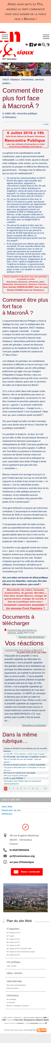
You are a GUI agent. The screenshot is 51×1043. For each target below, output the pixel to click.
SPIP (46, 1023)
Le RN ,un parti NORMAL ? (14, 778)
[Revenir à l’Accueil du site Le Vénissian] (9, 51)
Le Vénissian (11, 1002)
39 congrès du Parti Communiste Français (21, 952)
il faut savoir (18, 1020)
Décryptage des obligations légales (36, 1020)
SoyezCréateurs (34, 1023)
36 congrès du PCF (13, 942)
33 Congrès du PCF (13, 932)
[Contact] (39, 45)
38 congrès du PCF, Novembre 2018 (19, 948)
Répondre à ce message (34, 725)
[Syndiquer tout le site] (41, 1030)
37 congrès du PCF (13, 945)
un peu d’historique (22, 862)
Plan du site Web (19, 921)
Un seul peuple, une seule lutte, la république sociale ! (25, 757)
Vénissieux (13, 995)
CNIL (45, 1017)
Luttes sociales (11, 966)
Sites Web (7, 806)
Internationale (14, 981)
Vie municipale (11, 999)
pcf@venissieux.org (22, 856)
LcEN (4, 1020)
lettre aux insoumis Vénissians (16, 776)
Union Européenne (13, 988)
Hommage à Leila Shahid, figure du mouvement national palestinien (22, 782)
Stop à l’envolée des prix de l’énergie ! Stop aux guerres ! (22, 760)
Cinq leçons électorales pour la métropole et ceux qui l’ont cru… (24, 768)
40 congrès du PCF (13, 955)
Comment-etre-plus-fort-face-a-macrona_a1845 (22, 631)
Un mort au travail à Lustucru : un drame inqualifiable (24, 765)
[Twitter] (35, 45)
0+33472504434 (19, 850)
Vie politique (13, 962)
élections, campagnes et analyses (18, 1005)
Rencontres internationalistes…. (17, 985)
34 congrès (11, 936)
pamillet (46, 124)
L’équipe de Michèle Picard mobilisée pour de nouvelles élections (25, 749)
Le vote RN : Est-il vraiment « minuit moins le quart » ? (25, 754)
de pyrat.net (21, 1023)
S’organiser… (14, 928)
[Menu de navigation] (5, 37)
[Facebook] (31, 45)
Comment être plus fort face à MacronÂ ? (24, 650)
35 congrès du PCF (13, 939)
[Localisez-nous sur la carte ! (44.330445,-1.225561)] (25, 827)
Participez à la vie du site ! (37, 1036)
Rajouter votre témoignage (31, 637)
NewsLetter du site (11, 810)
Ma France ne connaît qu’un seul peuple (19, 773)
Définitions (7, 814)
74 (45, 789)
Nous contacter (30, 871)
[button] (27, 45)
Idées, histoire (14, 973)
